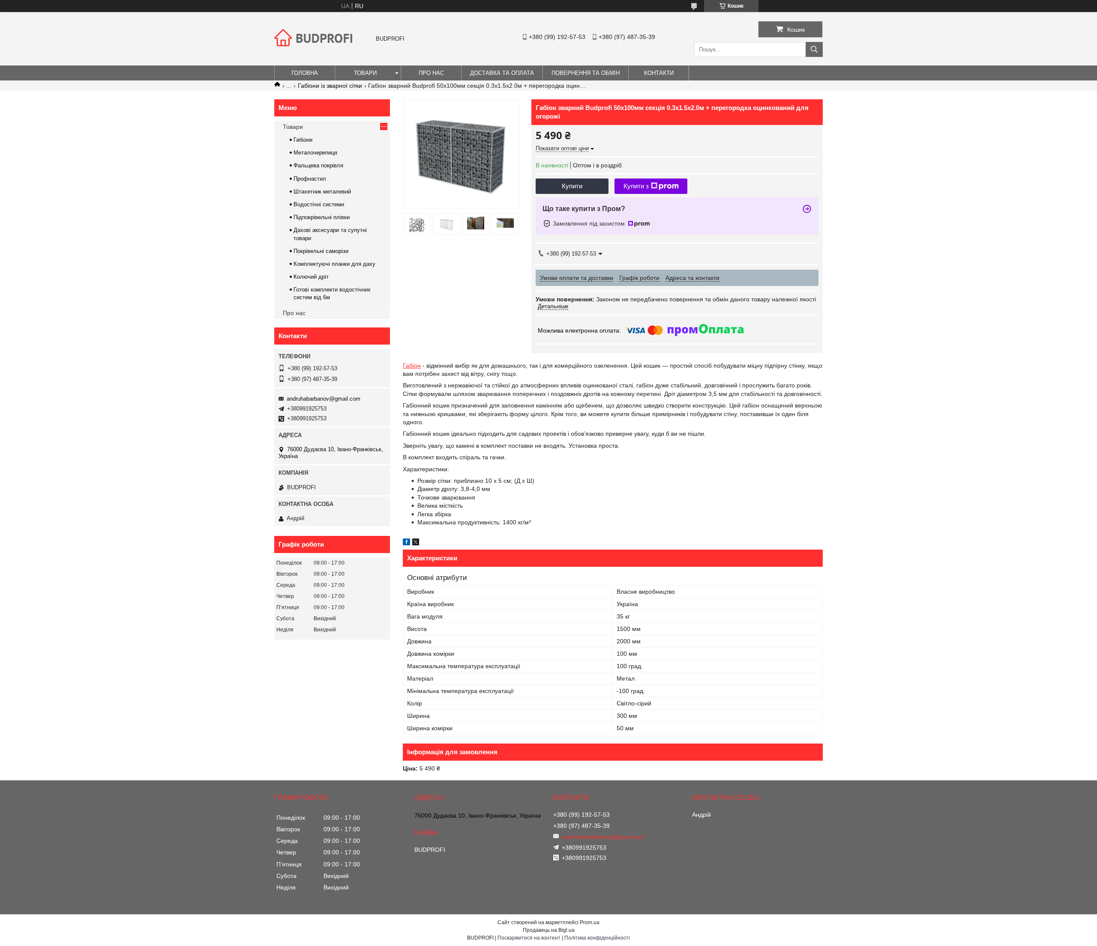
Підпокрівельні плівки (322, 217)
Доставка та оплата (502, 73)
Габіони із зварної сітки (330, 85)
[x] (415, 543)
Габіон (412, 365)
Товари (365, 73)
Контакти (659, 73)
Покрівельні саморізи (321, 251)
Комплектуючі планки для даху (334, 264)
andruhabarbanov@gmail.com (323, 399)
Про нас (431, 73)
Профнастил (310, 179)
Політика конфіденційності (597, 938)
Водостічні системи (319, 204)
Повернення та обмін (585, 73)
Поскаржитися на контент (529, 938)
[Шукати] (814, 49)
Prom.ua (589, 922)
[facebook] (406, 543)
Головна (304, 73)
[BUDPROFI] (315, 53)
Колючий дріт (311, 277)
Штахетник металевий (322, 191)
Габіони (303, 140)
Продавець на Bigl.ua (549, 930)
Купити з (636, 186)
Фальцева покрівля (318, 165)
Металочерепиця (315, 152)
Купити (572, 186)
